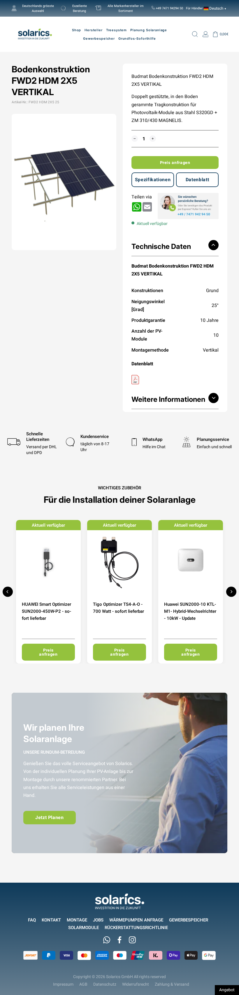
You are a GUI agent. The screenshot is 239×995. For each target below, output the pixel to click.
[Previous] (8, 592)
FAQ (32, 920)
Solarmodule (83, 927)
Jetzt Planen (49, 817)
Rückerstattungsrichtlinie (136, 927)
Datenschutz (104, 984)
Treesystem (116, 30)
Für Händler (194, 8)
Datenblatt (197, 179)
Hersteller (93, 30)
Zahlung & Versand (172, 984)
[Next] (231, 592)
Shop (76, 30)
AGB (83, 984)
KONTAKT (51, 920)
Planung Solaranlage (148, 30)
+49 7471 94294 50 (169, 8)
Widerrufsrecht (135, 984)
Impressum (63, 984)
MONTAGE (77, 920)
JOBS (98, 920)
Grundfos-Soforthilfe (137, 38)
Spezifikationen (153, 179)
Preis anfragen (175, 162)
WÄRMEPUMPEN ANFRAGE (136, 920)
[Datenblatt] (175, 379)
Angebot (227, 990)
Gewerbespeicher (188, 920)
